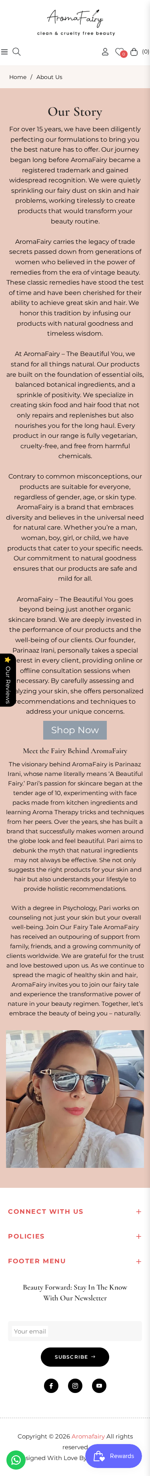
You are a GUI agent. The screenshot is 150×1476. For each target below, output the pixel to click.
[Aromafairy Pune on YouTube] (99, 1386)
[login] (102, 52)
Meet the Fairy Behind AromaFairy (75, 751)
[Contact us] (16, 1460)
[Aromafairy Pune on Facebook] (51, 1386)
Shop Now (75, 730)
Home (17, 77)
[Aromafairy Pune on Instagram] (75, 1386)
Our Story (75, 111)
